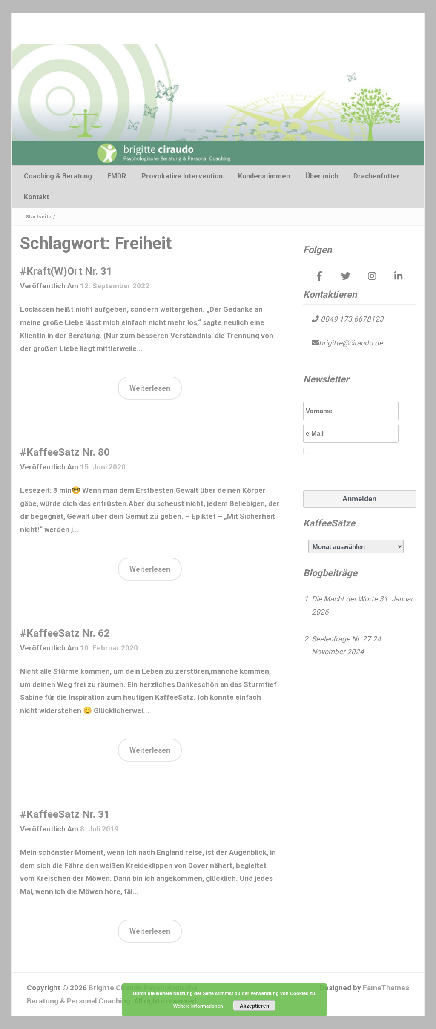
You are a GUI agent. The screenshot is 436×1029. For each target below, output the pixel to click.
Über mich (321, 176)
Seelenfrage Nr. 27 (341, 639)
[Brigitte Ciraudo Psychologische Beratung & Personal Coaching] (218, 104)
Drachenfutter (376, 176)
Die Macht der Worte (345, 599)
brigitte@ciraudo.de (351, 343)
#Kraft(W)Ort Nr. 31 (66, 271)
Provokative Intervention (182, 176)
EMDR (116, 176)
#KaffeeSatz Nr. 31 (65, 814)
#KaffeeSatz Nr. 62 (65, 633)
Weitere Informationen (198, 1006)
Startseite (39, 216)
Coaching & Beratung (58, 176)
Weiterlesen (149, 388)
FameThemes (386, 987)
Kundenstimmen (264, 176)
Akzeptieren (254, 1005)
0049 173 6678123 (351, 319)
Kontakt (36, 197)
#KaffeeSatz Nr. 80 (65, 452)
